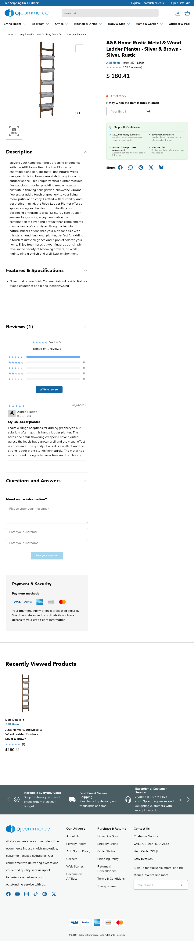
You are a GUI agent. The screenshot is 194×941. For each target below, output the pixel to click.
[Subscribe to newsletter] (181, 884)
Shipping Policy (108, 859)
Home (10, 34)
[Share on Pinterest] (141, 167)
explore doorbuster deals (147, 3)
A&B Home (113, 62)
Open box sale (180, 3)
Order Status (106, 851)
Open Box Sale (107, 836)
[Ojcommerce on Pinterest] (45, 892)
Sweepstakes (107, 886)
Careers (71, 859)
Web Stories (75, 866)
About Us (73, 836)
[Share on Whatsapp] (130, 167)
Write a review (49, 389)
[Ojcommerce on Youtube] (17, 892)
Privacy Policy (76, 844)
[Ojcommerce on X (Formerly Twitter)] (54, 892)
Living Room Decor (55, 34)
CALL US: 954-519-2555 (152, 844)
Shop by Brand (107, 844)
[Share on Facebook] (120, 167)
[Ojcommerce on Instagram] (26, 892)
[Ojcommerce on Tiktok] (36, 892)
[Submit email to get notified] (149, 111)
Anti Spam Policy (78, 851)
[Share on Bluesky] (161, 167)
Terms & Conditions (111, 878)
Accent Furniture (78, 34)
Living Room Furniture (29, 34)
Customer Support (147, 836)
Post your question (47, 555)
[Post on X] (151, 167)
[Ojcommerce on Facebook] (8, 892)
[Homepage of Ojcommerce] (26, 13)
